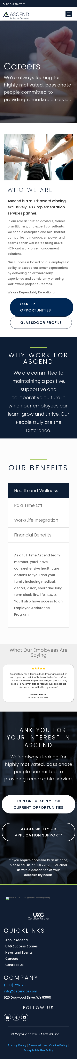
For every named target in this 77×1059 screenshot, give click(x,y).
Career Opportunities (35, 307)
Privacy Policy (17, 1045)
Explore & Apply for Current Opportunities (38, 804)
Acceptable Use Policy (38, 1050)
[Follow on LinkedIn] (7, 1017)
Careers (11, 958)
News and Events (19, 952)
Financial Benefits (32, 535)
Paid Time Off (28, 505)
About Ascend (16, 940)
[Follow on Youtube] (24, 1017)
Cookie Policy (58, 1045)
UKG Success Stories (21, 946)
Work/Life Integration (36, 520)
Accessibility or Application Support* (38, 832)
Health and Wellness (36, 491)
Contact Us (14, 965)
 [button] (68, 13)
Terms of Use (38, 1045)
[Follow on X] (16, 1017)
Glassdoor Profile (41, 322)
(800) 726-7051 (16, 985)
